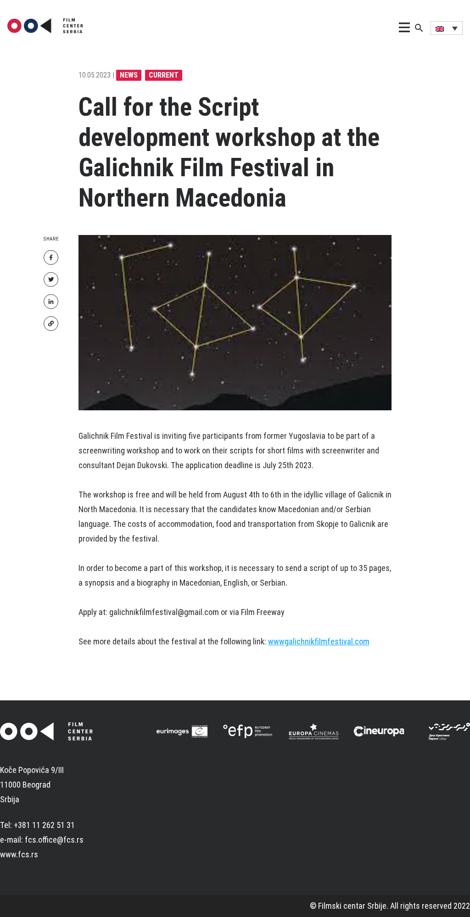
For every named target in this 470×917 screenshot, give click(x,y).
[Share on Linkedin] (50, 301)
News (129, 75)
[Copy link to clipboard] (50, 323)
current (164, 75)
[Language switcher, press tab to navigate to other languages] (447, 28)
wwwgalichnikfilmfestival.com (318, 641)
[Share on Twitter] (50, 279)
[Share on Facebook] (50, 257)
